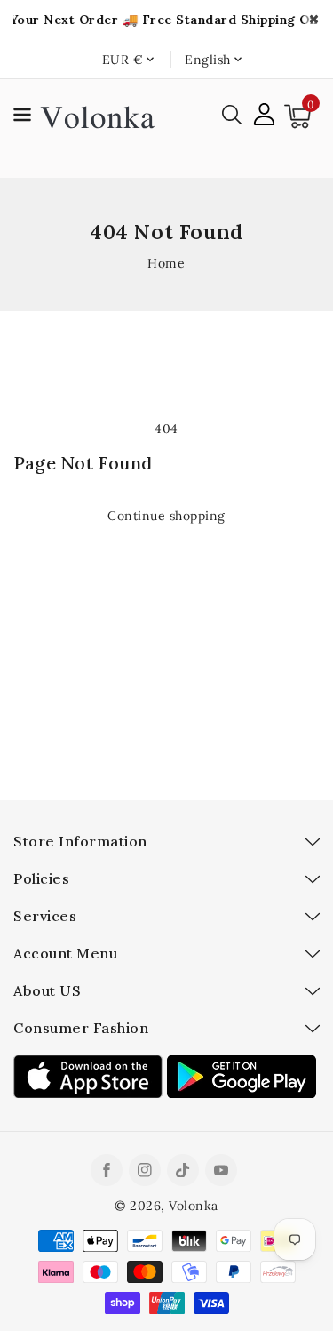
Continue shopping (166, 516)
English (208, 60)
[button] (22, 118)
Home (166, 263)
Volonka (193, 1206)
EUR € (123, 60)
